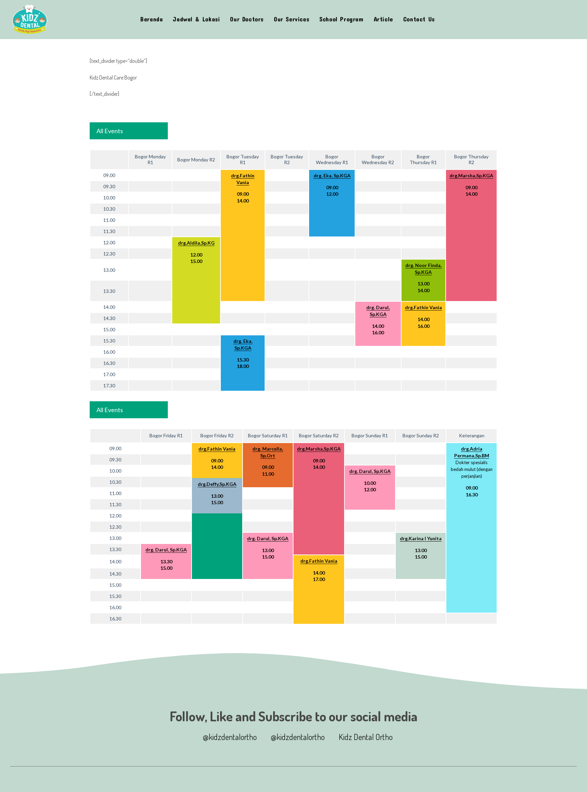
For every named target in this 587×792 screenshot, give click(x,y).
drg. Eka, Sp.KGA (332, 175)
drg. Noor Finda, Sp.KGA (423, 268)
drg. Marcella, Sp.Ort (267, 452)
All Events (109, 131)
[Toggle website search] (446, 19)
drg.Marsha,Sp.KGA (471, 175)
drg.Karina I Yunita (421, 538)
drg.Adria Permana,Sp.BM (471, 452)
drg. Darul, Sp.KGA (378, 310)
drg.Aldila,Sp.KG (196, 243)
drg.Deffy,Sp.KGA (217, 484)
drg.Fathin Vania (242, 179)
